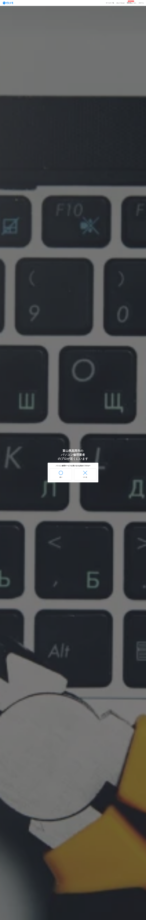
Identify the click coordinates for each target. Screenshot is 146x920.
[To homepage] (8, 3)
